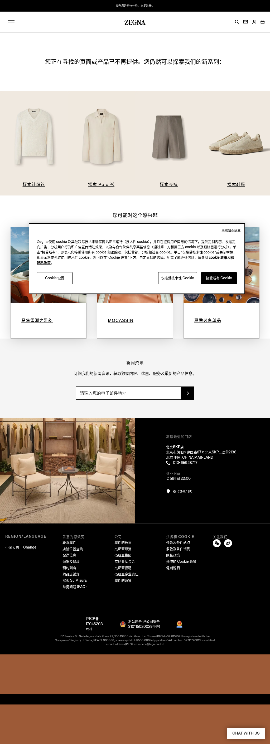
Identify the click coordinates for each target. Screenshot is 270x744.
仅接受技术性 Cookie (177, 278)
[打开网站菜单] (11, 22)
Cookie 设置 (54, 278)
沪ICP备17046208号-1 (94, 624)
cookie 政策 (218, 257)
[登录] (254, 22)
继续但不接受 (231, 230)
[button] (237, 22)
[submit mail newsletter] (187, 393)
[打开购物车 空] (263, 22)
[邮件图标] (245, 21)
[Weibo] (228, 543)
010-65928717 (185, 462)
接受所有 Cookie (219, 278)
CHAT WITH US (246, 733)
